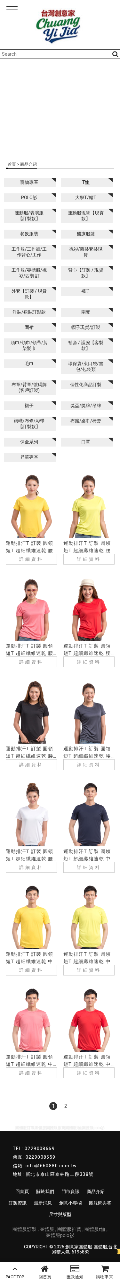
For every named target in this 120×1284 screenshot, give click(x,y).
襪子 (29, 405)
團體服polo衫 (60, 1235)
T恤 (86, 182)
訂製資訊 (18, 1202)
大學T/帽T (85, 197)
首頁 (12, 164)
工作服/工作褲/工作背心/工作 (29, 251)
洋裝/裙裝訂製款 (29, 312)
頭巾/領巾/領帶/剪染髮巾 (29, 345)
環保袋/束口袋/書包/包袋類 (85, 366)
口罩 (85, 441)
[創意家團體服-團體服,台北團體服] (60, 24)
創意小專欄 (70, 1202)
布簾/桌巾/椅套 (85, 420)
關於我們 (45, 1191)
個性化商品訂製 (85, 384)
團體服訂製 (24, 1229)
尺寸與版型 (60, 1214)
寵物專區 (29, 182)
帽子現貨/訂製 (85, 327)
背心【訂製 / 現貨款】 (85, 272)
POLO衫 (29, 197)
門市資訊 (70, 1191)
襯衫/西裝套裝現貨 (85, 251)
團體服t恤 (94, 1229)
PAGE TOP (15, 1276)
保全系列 (29, 441)
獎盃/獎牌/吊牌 (85, 405)
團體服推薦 (69, 1229)
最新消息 (43, 1202)
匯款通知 (75, 1276)
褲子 (85, 291)
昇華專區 (29, 457)
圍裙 (29, 327)
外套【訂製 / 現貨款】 (29, 293)
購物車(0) (105, 1276)
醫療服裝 (86, 233)
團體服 (47, 1229)
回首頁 (45, 1276)
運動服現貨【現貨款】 (86, 215)
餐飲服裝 (29, 233)
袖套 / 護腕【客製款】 (85, 345)
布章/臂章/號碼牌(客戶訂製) (29, 387)
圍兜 (85, 312)
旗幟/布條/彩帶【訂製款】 (29, 423)
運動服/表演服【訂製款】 (29, 215)
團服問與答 (100, 1202)
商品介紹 (96, 1191)
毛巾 (29, 363)
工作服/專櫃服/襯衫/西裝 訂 (29, 272)
